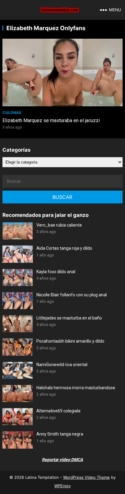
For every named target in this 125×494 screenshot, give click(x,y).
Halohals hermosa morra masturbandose (75, 387)
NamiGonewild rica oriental (61, 364)
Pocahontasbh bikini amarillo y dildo (70, 341)
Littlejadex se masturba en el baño (69, 318)
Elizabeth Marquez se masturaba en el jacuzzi (51, 120)
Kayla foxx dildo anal (55, 271)
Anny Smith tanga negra (59, 434)
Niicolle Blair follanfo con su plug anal (71, 294)
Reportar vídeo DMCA (62, 459)
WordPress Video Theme (86, 477)
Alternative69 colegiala (58, 410)
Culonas (12, 112)
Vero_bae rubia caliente (59, 225)
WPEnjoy (62, 485)
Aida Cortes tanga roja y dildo (64, 248)
